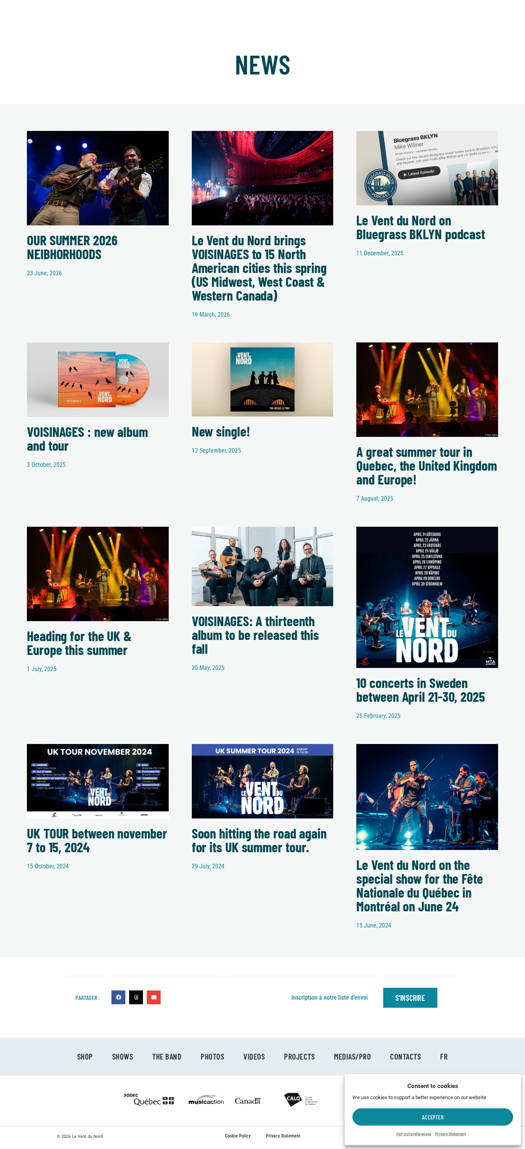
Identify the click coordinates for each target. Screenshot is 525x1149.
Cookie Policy (238, 1136)
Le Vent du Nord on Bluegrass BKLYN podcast (420, 227)
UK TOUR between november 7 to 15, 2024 (97, 840)
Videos (254, 1056)
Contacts (405, 1056)
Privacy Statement (450, 1134)
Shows (122, 1056)
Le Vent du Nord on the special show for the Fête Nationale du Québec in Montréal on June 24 (419, 885)
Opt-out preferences (413, 1134)
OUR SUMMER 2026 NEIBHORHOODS (72, 246)
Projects (299, 1056)
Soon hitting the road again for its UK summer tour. (259, 840)
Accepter (433, 1117)
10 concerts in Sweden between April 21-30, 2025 (420, 689)
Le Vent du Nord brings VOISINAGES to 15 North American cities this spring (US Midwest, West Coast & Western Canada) (259, 267)
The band (166, 1056)
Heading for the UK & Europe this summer (79, 642)
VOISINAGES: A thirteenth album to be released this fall (255, 634)
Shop (85, 1056)
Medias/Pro (352, 1056)
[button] (118, 997)
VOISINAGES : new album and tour (87, 438)
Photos (212, 1056)
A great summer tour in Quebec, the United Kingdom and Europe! (426, 465)
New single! (221, 431)
